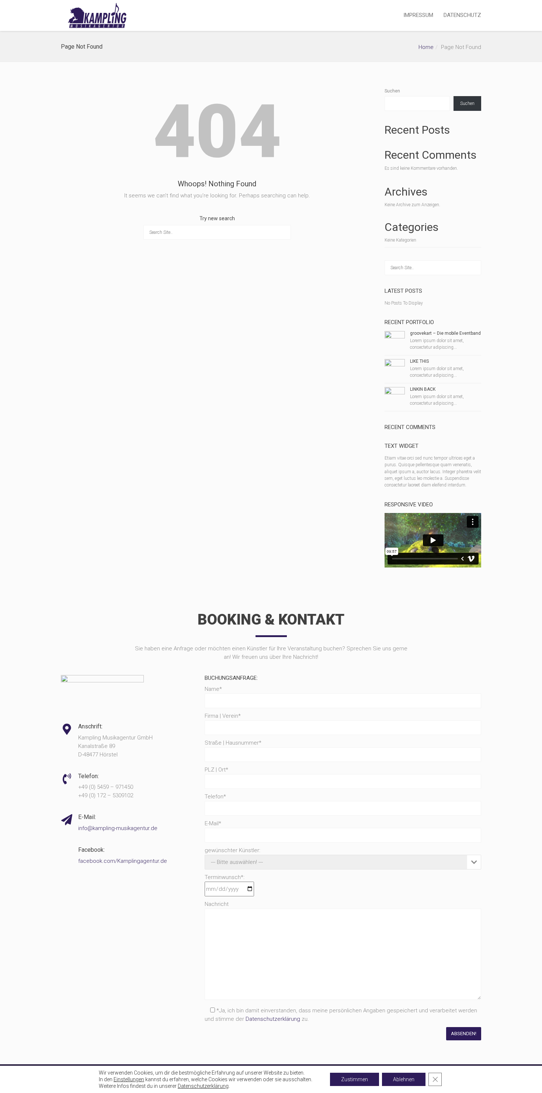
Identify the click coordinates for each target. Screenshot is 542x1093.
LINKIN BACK (422, 389)
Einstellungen (129, 1079)
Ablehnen (403, 1079)
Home (426, 47)
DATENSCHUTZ (462, 15)
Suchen (392, 91)
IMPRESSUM (418, 15)
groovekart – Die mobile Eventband (445, 333)
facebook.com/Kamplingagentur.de (122, 861)
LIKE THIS (419, 361)
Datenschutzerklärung (273, 1019)
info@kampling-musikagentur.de (117, 828)
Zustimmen (354, 1079)
